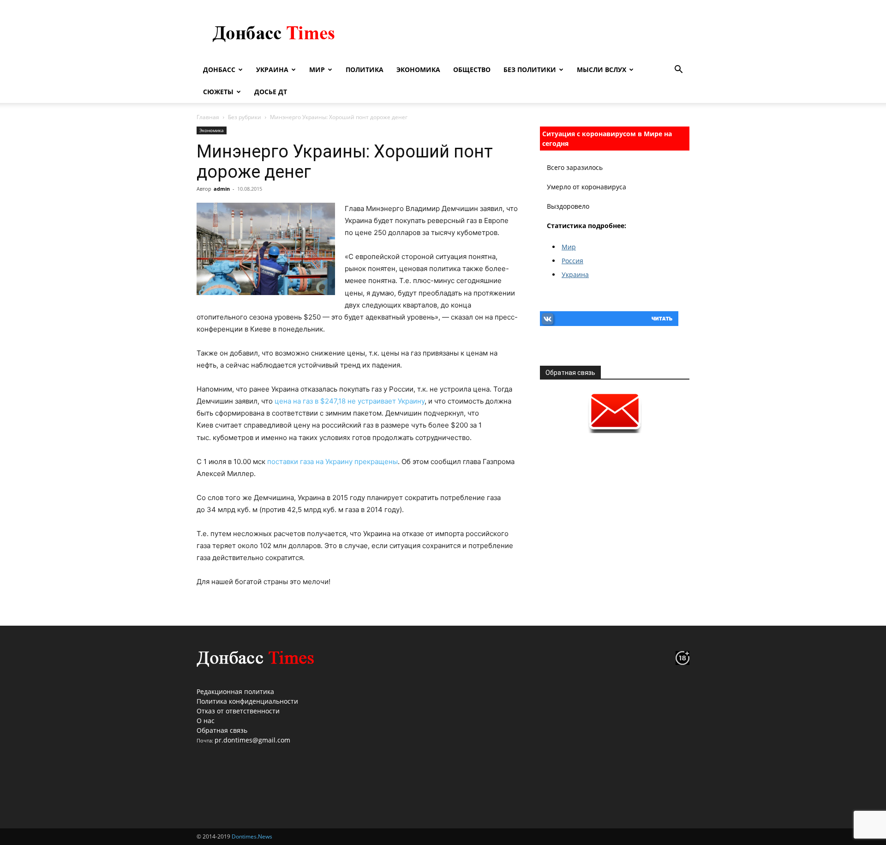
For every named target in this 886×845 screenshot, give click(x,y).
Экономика (418, 69)
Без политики (529, 69)
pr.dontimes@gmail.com (252, 740)
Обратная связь (222, 730)
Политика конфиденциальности (247, 701)
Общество (472, 69)
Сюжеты (218, 91)
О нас (206, 720)
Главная (208, 117)
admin (222, 188)
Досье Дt (270, 91)
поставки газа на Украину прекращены (332, 461)
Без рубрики (244, 117)
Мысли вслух (601, 69)
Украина (272, 69)
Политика (364, 69)
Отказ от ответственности (238, 710)
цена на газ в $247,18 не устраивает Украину (349, 401)
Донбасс (219, 69)
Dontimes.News (252, 836)
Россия (572, 260)
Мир (317, 69)
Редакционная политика (235, 691)
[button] (678, 70)
